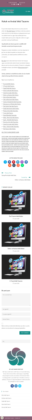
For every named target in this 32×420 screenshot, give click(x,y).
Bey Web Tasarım (11, 31)
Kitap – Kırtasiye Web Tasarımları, (11, 126)
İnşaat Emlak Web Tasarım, (9, 88)
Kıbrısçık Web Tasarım (6, 407)
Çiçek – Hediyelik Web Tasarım (11, 138)
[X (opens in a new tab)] (12, 4)
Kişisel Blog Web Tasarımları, (10, 115)
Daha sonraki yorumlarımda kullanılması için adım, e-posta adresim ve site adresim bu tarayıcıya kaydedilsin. (15, 327)
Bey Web (4, 61)
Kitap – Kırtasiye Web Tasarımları (18, 144)
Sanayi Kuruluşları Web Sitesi (13, 149)
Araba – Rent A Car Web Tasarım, (11, 117)
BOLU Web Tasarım (6, 395)
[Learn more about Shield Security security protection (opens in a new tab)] (2, 417)
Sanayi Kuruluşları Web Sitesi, (10, 93)
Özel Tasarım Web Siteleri (10, 148)
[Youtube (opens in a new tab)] (18, 4)
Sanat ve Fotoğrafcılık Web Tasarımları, (12, 102)
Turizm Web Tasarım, (8, 113)
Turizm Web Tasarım (9, 151)
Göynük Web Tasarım (6, 404)
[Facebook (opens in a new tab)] (14, 4)
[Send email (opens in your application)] (20, 4)
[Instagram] (16, 386)
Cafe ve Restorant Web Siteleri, (11, 99)
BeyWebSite (23, 418)
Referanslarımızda (22, 67)
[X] (19, 386)
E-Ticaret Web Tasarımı (10, 141)
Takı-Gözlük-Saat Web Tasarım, (10, 106)
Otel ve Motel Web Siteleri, (9, 97)
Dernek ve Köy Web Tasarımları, (10, 122)
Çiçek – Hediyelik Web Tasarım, (10, 120)
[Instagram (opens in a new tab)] (16, 4)
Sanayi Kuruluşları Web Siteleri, (10, 124)
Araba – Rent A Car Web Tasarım (12, 136)
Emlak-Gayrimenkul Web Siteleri (22, 141)
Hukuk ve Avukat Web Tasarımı (8, 143)
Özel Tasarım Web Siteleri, (9, 129)
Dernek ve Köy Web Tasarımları (11, 139)
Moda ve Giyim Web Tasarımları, (10, 111)
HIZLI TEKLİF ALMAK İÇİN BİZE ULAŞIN (10, 132)
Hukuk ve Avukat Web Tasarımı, (10, 90)
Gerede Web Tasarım (6, 401)
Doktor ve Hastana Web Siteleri (16, 248)
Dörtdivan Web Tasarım (6, 398)
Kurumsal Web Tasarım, (8, 84)
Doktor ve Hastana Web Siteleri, (11, 95)
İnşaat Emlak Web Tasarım (19, 143)
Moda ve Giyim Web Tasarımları (13, 146)
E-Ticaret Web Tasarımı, (8, 86)
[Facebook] (12, 386)
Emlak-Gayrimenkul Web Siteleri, (11, 108)
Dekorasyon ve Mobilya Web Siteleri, (12, 104)
